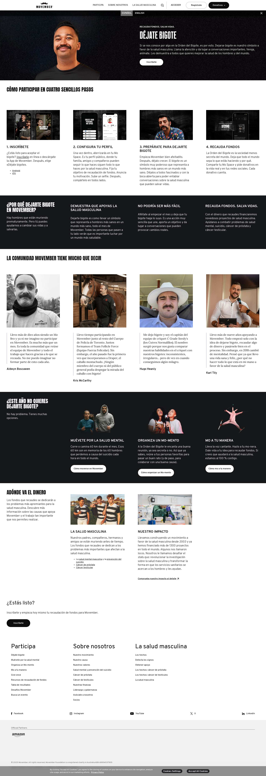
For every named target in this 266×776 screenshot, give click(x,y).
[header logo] (44, 5)
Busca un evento (19, 695)
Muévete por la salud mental (25, 660)
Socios (76, 700)
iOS (14, 173)
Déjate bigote (18, 655)
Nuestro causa (80, 660)
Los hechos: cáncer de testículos (151, 675)
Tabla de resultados (20, 685)
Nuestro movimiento (83, 655)
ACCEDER (176, 5)
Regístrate (196, 5)
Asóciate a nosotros (83, 695)
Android (16, 171)
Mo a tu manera (18, 670)
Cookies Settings (172, 771)
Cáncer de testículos (83, 680)
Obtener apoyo (142, 665)
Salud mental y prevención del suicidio (92, 670)
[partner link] (40, 742)
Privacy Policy (97, 772)
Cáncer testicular (84, 568)
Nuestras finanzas (82, 685)
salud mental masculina (90, 559)
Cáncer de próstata (85, 565)
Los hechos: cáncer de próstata (150, 670)
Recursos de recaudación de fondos (29, 680)
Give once (16, 675)
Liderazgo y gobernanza (85, 690)
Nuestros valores (81, 665)
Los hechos (141, 655)
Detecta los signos (144, 660)
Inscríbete (23, 157)
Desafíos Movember (21, 690)
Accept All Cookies (198, 771)
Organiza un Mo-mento (22, 665)
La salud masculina (144, 5)
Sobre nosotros (118, 5)
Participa (98, 5)
